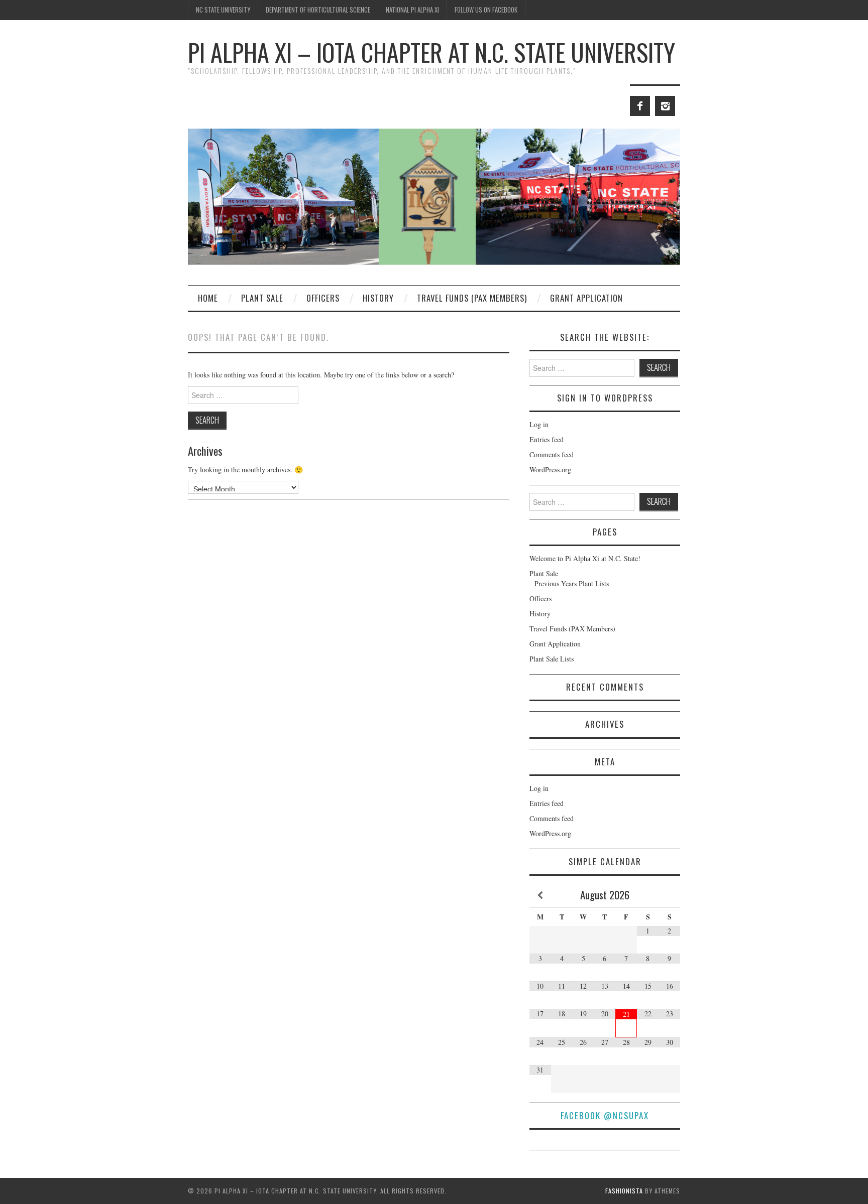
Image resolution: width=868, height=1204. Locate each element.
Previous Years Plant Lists (571, 583)
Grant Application (586, 298)
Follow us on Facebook (486, 10)
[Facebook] (640, 106)
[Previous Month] (540, 895)
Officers (323, 298)
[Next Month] (669, 895)
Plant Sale (262, 298)
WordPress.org (550, 469)
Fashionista (624, 1190)
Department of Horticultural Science (318, 10)
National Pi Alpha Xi (412, 10)
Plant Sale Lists (551, 658)
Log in (539, 424)
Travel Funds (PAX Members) (472, 298)
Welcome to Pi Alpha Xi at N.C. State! (584, 558)
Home (208, 298)
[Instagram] (665, 106)
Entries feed (546, 439)
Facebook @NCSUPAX (605, 1115)
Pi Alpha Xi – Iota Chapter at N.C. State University (431, 52)
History (378, 298)
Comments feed (551, 454)
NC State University (223, 10)
